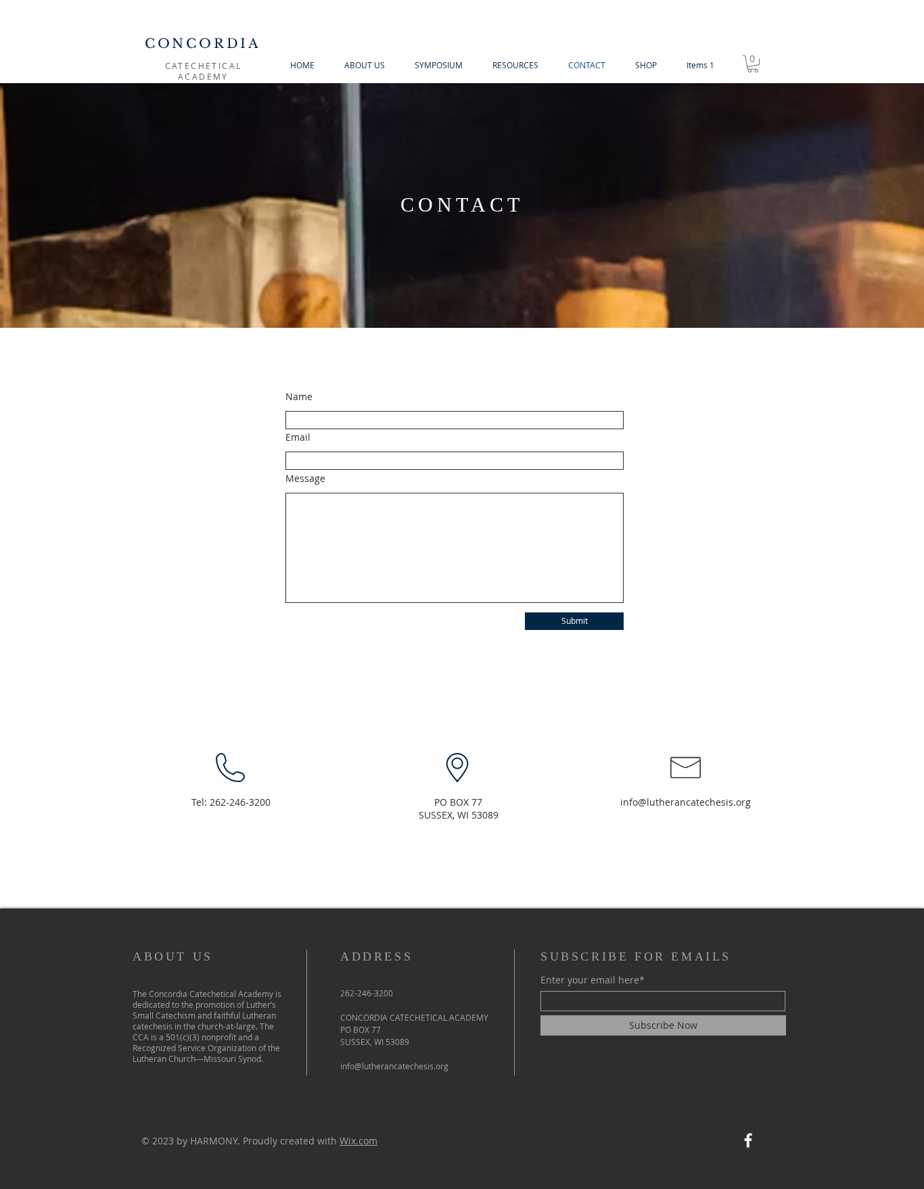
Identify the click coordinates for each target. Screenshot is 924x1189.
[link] (753, 63)
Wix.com (358, 1140)
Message (305, 478)
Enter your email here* (592, 980)
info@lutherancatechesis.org (685, 802)
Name (299, 397)
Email (297, 437)
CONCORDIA (203, 43)
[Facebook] (748, 1140)
